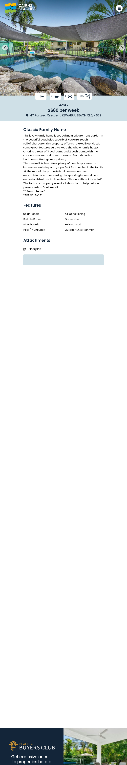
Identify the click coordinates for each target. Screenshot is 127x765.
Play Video (114, 88)
